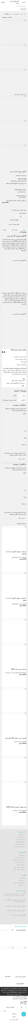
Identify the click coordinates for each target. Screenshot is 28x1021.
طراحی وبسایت (18, 994)
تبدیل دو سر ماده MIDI (18, 669)
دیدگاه (24, 413)
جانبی (21, 14)
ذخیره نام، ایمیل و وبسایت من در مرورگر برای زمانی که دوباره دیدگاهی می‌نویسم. (15, 454)
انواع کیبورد (14, 557)
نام (25, 431)
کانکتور (24, 239)
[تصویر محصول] (14, 655)
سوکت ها (7, 14)
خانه (25, 14)
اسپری (15, 741)
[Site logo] (14, 2)
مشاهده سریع (24, 569)
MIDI (16, 241)
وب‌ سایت (24, 444)
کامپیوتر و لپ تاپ (14, 14)
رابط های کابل (22, 672)
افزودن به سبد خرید (14, 219)
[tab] (24, 230)
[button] (24, 565)
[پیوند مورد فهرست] (14, 841)
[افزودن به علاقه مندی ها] (24, 562)
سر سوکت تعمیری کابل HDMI (16, 807)
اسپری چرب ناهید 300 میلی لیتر (15, 738)
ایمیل (24, 437)
